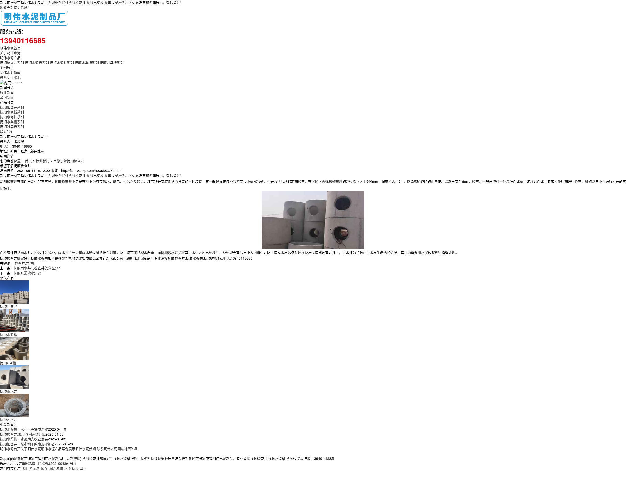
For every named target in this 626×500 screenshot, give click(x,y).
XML (134, 448)
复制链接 (73, 458)
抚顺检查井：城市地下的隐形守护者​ (27, 443)
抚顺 (75, 468)
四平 (83, 468)
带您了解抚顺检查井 (68, 160)
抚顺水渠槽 (8, 334)
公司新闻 (7, 97)
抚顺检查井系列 (12, 62)
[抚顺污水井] (14, 404)
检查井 (20, 263)
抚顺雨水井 (8, 391)
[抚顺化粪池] (14, 291)
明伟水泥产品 (10, 57)
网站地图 (124, 448)
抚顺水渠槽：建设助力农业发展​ (24, 438)
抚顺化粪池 (8, 306)
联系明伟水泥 (10, 77)
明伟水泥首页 (10, 47)
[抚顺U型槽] (14, 348)
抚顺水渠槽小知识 (27, 272)
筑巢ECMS (26, 463)
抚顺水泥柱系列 (62, 62)
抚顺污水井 (8, 419)
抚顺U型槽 (8, 362)
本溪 (67, 468)
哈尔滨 (34, 468)
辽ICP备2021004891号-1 (57, 463)
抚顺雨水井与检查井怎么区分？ (38, 268)
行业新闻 (7, 92)
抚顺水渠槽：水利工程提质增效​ (24, 429)
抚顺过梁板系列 (112, 62)
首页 (28, 160)
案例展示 (7, 67)
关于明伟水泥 (10, 52)
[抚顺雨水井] (14, 376)
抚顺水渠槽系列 (87, 62)
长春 (44, 468)
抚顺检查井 (77, 2)
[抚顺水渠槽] (14, 319)
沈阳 (25, 468)
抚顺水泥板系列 (37, 62)
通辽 (51, 468)
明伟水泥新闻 (10, 72)
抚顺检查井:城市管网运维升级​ (22, 434)
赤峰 (59, 468)
